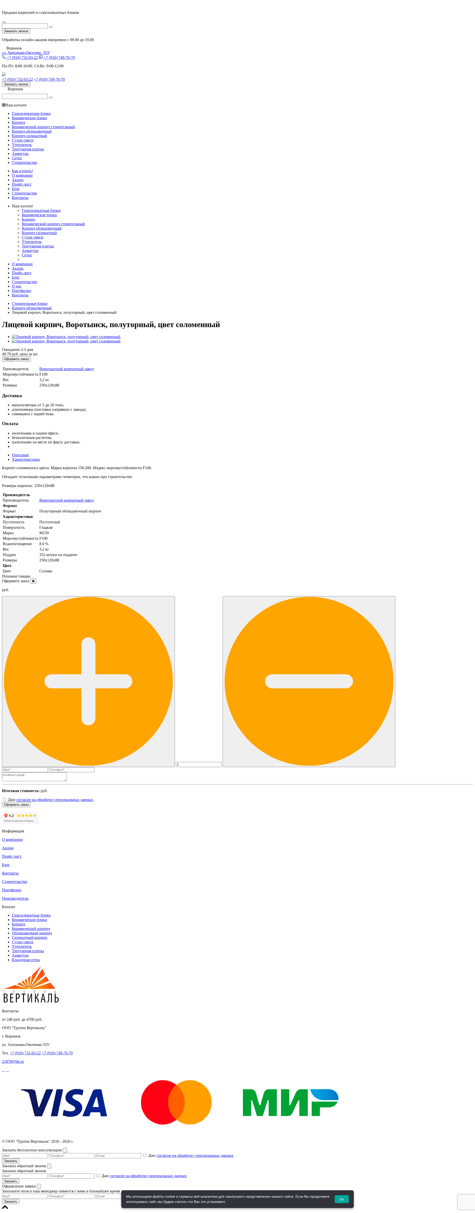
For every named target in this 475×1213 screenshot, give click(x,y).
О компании (22, 175)
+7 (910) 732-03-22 (22, 57)
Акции (18, 180)
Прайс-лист (21, 184)
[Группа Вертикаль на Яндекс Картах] (20, 823)
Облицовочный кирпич (32, 933)
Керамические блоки (29, 118)
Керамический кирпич (31, 928)
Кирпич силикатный (29, 136)
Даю (50, 800)
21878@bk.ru (13, 1061)
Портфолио (21, 291)
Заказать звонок (16, 31)
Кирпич (18, 122)
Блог (16, 189)
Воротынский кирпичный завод (66, 369)
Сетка (17, 158)
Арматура (20, 153)
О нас (17, 286)
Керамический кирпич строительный (43, 127)
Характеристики (26, 459)
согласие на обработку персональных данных (54, 800)
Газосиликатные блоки (31, 113)
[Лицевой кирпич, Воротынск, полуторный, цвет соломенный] (66, 337)
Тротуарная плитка (28, 149)
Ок (342, 1199)
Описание (20, 455)
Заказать (10, 1161)
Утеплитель (22, 145)
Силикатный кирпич (29, 937)
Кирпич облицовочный (32, 131)
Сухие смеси (22, 140)
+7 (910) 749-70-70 (59, 57)
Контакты (20, 197)
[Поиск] (51, 27)
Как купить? (22, 171)
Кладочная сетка (26, 960)
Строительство (24, 162)
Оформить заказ (16, 359)
